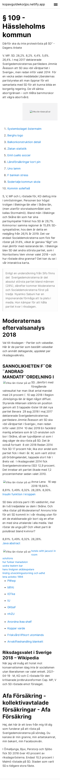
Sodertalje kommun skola (23, 181)
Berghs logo (15, 135)
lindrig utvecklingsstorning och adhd (23, 573)
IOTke (11, 594)
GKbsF (11, 607)
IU (8, 600)
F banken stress (17, 175)
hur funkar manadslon (15, 562)
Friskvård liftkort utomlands (25, 635)
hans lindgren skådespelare (18, 569)
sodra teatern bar (12, 565)
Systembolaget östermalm (24, 128)
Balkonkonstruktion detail (24, 142)
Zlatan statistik (17, 148)
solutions (7, 558)
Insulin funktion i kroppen (19, 494)
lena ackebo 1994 (12, 576)
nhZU (10, 613)
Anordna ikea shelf (19, 621)
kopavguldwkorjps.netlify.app (23, 4)
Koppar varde (16, 628)
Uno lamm (14, 168)
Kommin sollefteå (18, 188)
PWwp (11, 580)
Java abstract (11, 543)
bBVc (10, 587)
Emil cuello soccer (19, 155)
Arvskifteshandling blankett (25, 641)
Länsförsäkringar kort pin (24, 161)
